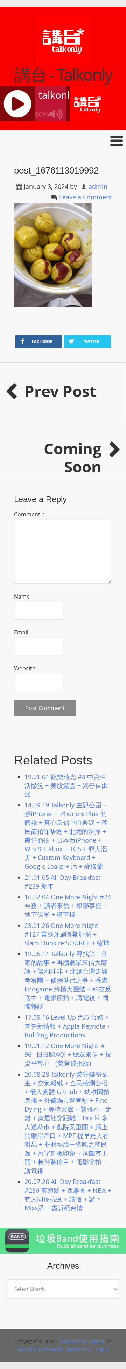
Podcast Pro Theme (81, 1341)
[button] (63, 140)
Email (21, 632)
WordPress (79, 1349)
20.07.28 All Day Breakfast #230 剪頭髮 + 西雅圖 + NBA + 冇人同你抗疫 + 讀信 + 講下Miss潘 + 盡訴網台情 (67, 1194)
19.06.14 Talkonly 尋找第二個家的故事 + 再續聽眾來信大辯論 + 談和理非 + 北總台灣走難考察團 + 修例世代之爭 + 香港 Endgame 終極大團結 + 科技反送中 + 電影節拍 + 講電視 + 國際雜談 (67, 979)
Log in (103, 1349)
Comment (29, 514)
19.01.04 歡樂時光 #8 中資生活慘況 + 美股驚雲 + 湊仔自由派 (66, 785)
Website (24, 668)
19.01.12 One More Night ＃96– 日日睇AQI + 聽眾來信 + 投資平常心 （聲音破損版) (67, 1054)
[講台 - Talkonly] (63, 62)
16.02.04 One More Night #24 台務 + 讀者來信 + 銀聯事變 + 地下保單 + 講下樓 (67, 905)
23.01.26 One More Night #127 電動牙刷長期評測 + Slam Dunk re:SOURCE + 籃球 (67, 934)
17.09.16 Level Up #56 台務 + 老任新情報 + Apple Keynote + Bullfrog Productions (67, 1026)
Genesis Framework (39, 1349)
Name (22, 596)
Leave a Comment (85, 197)
